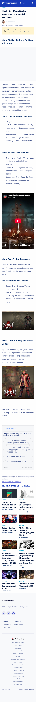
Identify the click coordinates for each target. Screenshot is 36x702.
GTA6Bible (18, 684)
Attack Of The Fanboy (18, 651)
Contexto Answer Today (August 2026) (9, 504)
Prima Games (18, 653)
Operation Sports (18, 670)
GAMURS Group (29, 689)
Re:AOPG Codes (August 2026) (26, 584)
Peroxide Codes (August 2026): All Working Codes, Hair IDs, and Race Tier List (26, 559)
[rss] (4, 613)
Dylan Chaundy (24, 537)
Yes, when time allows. (16, 457)
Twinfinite (18, 645)
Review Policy (18, 624)
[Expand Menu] (28, 3)
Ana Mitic (22, 567)
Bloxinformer (18, 681)
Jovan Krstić (23, 512)
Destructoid (18, 662)
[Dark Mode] (24, 3)
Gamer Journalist (18, 665)
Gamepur (18, 648)
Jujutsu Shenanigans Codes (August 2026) (26, 506)
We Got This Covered (18, 659)
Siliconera (18, 656)
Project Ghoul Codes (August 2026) (9, 586)
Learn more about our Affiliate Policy (11, 481)
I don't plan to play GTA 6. (17, 461)
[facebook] (13, 613)
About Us (5, 621)
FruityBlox (18, 679)
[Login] (32, 3)
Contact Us (17, 621)
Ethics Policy (6, 624)
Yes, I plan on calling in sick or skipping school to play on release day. (18, 449)
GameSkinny (18, 667)
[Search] (20, 3)
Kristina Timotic (7, 509)
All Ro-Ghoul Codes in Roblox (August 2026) (26, 531)
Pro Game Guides (18, 642)
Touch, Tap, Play (18, 676)
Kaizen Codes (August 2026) (9, 529)
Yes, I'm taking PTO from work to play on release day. (18, 441)
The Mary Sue (18, 673)
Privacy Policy (6, 627)
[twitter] (8, 613)
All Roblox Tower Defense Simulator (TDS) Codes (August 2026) (9, 558)
